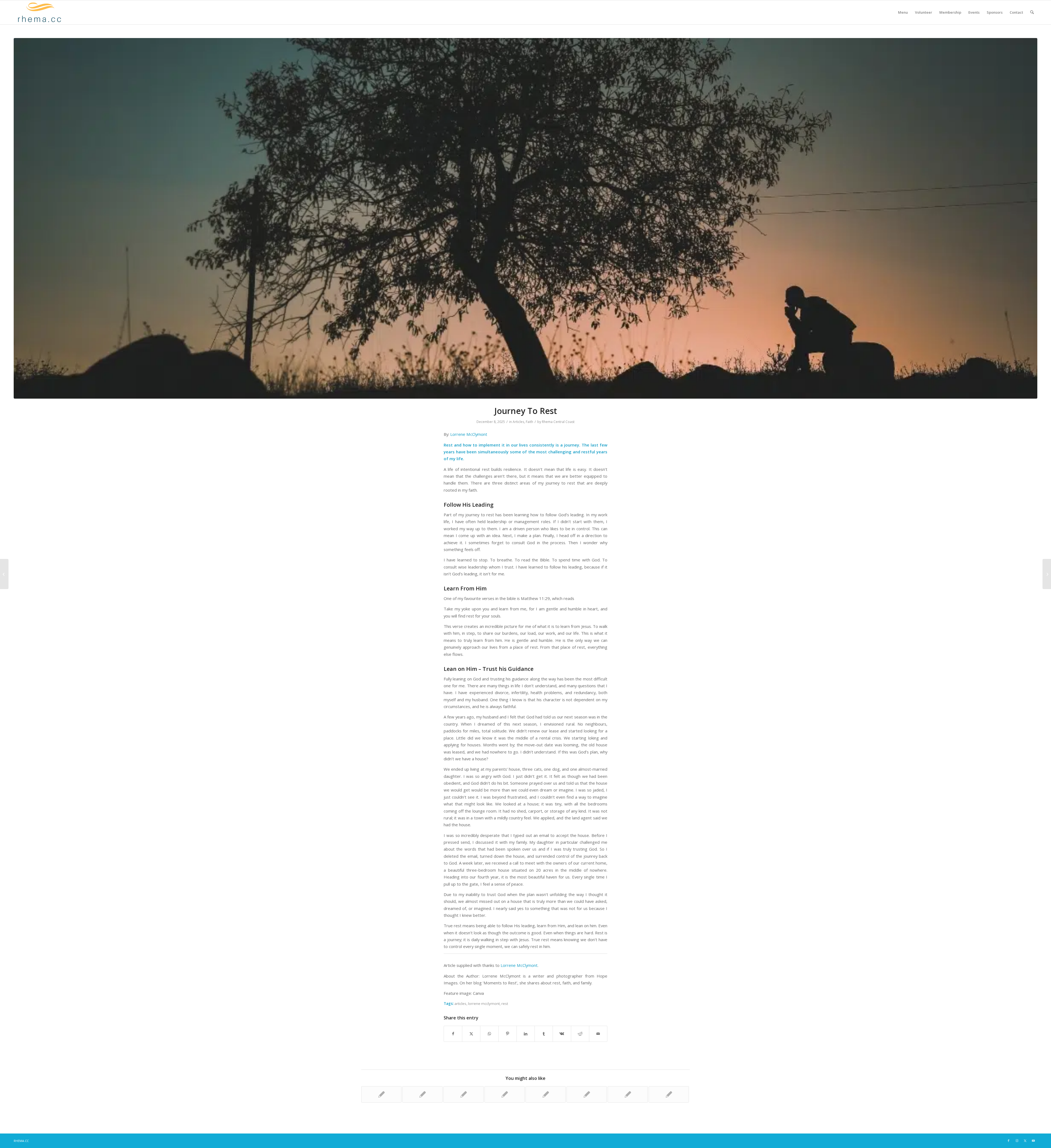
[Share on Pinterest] (507, 1033)
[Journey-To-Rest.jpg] (525, 218)
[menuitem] (902, 12)
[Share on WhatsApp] (489, 1033)
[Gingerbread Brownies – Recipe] (4, 574)
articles (460, 1003)
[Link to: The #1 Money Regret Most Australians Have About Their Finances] (504, 1094)
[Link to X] (1025, 1141)
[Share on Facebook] (453, 1033)
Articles (518, 421)
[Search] (1032, 12)
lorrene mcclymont (484, 1003)
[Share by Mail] (598, 1033)
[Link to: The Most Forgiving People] (422, 1094)
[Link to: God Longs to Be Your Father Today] (628, 1094)
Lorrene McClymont (468, 434)
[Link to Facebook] (1008, 1141)
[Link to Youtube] (1033, 1141)
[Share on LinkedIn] (526, 1033)
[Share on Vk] (562, 1033)
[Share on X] (471, 1033)
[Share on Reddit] (580, 1033)
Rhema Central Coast (558, 421)
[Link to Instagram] (1017, 1141)
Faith (529, 421)
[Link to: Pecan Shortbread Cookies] (669, 1094)
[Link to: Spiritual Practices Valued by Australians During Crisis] (463, 1094)
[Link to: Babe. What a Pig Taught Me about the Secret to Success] (381, 1094)
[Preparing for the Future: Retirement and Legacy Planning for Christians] (1047, 574)
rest (504, 1003)
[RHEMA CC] (39, 12)
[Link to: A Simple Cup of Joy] (546, 1094)
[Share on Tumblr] (544, 1033)
